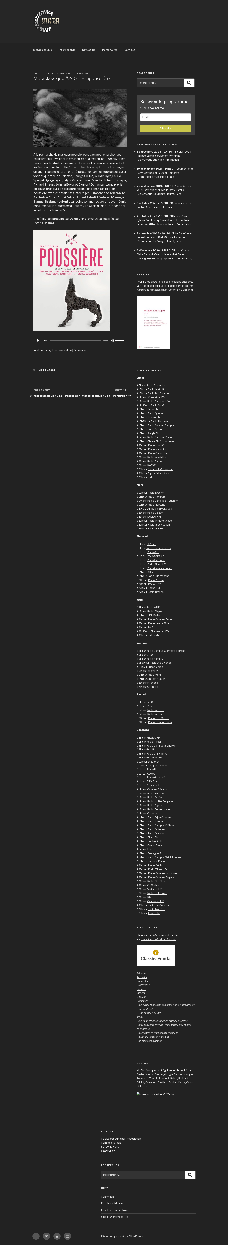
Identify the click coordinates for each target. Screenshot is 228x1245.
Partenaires (110, 49)
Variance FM (154, 889)
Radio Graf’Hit (156, 389)
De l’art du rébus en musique (153, 1036)
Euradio (151, 849)
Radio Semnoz (156, 429)
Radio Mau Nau (156, 909)
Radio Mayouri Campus (161, 425)
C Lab (149, 654)
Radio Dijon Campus (159, 817)
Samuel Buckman (45, 201)
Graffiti (150, 749)
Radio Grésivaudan (162, 508)
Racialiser (142, 1000)
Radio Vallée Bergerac (160, 801)
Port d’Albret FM (156, 563)
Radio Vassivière (157, 457)
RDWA (151, 773)
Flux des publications (113, 1203)
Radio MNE (153, 607)
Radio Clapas (155, 611)
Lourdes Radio (156, 861)
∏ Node (151, 544)
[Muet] (112, 340)
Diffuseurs (88, 49)
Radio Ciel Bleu (156, 881)
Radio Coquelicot (156, 385)
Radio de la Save (157, 893)
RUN (149, 706)
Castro (190, 1082)
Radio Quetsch (156, 413)
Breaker (144, 1086)
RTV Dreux (153, 781)
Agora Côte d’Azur (158, 473)
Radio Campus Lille (158, 401)
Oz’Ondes (153, 885)
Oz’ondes (152, 813)
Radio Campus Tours (158, 548)
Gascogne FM (155, 901)
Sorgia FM (153, 433)
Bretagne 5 (154, 853)
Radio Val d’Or (155, 710)
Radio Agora (154, 805)
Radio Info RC (156, 445)
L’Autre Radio (155, 841)
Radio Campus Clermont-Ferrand (165, 650)
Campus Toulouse (158, 765)
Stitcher (172, 1078)
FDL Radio (153, 615)
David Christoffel (80, 73)
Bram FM (152, 409)
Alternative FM (156, 397)
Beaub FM (154, 587)
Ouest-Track (154, 845)
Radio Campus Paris (160, 722)
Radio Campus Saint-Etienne (164, 857)
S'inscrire (165, 128)
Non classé (47, 370)
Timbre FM (153, 417)
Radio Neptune (156, 504)
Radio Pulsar (153, 741)
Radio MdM (157, 405)
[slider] (120, 340)
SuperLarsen (155, 666)
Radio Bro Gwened (159, 393)
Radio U (151, 769)
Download (80, 350)
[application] (80, 340)
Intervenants (67, 49)
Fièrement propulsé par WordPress (122, 1236)
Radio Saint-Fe (155, 555)
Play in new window (59, 350)
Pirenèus (152, 682)
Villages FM (153, 737)
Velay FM (152, 670)
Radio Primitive (156, 793)
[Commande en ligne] (180, 289)
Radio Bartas (155, 461)
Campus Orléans (157, 789)
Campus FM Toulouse (160, 469)
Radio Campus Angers (161, 877)
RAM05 (152, 465)
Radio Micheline (157, 449)
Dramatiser (143, 984)
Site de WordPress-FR (114, 1216)
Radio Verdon (155, 714)
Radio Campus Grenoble (160, 745)
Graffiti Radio (154, 757)
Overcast (151, 1082)
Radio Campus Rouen (160, 437)
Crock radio (153, 785)
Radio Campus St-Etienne (162, 500)
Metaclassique (42, 49)
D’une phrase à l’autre (149, 1012)
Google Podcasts (174, 1074)
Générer (141, 989)
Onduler (141, 996)
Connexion (107, 1196)
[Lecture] (38, 340)
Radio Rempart (156, 496)
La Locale (153, 635)
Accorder (142, 977)
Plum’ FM (153, 837)
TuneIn (163, 1078)
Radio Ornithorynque (160, 520)
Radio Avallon (155, 797)
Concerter (142, 980)
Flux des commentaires (115, 1209)
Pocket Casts (177, 1082)
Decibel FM (154, 516)
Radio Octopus (156, 560)
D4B (150, 627)
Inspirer (141, 992)
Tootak (153, 1078)
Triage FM (154, 913)
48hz (150, 571)
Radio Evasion (156, 492)
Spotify (149, 1074)
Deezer (158, 1074)
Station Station (156, 678)
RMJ (150, 477)
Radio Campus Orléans (160, 825)
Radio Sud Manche (158, 575)
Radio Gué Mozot (158, 718)
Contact (129, 49)
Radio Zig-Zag (156, 580)
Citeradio (152, 686)
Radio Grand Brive (156, 753)
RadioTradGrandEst (159, 905)
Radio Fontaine (160, 421)
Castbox (163, 1082)
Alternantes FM (160, 631)
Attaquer (142, 972)
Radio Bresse (156, 591)
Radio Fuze (154, 583)
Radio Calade (155, 512)
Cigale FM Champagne (160, 441)
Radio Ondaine (156, 833)
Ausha (140, 1074)
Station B (153, 761)
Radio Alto (153, 552)
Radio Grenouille (157, 453)
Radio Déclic (155, 865)
